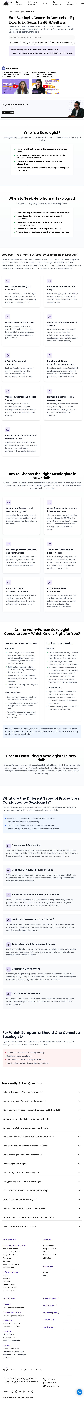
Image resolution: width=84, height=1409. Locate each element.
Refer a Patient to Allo (11, 1349)
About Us (9, 3)
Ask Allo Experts (8, 1334)
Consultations (48, 1246)
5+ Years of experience (62, 42)
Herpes (5, 1275)
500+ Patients (41, 42)
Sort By (25, 42)
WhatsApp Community (11, 1341)
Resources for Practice (11, 1323)
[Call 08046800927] (79, 1392)
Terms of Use (14, 1370)
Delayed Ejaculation (10, 1255)
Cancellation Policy (36, 1370)
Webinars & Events (10, 1337)
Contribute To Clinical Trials (13, 1352)
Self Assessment (49, 1255)
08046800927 (51, 1379)
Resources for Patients (11, 1326)
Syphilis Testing (8, 1284)
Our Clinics (48, 1327)
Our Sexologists (71, 3)
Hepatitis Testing (9, 1291)
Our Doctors (48, 1305)
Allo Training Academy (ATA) (14, 1315)
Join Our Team (8, 1358)
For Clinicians (57, 3)
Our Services (19, 3)
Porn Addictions (8, 1267)
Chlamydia (7, 1281)
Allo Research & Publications (13, 1307)
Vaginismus (7, 1258)
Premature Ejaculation (11, 1252)
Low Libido (6, 1261)
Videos (45, 1276)
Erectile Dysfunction (10, 1249)
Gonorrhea (7, 1278)
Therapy (46, 1252)
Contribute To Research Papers (14, 1355)
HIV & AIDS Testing (9, 1287)
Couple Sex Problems (11, 1264)
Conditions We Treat (32, 3)
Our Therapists (50, 1312)
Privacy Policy (25, 1370)
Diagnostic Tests (49, 1249)
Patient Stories (50, 1298)
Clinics (45, 3)
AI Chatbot (47, 1258)
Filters (15, 42)
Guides (46, 1273)
